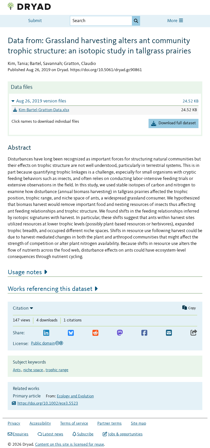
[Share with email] (169, 333)
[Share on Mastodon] (120, 333)
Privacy (14, 424)
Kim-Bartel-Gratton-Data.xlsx (44, 110)
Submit (35, 21)
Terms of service (74, 424)
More (172, 21)
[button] (105, 101)
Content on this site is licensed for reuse (69, 445)
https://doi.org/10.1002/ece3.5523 (47, 404)
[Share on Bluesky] (71, 333)
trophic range (57, 370)
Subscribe (85, 434)
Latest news (53, 434)
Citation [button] (21, 308)
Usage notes (25, 272)
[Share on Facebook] (144, 333)
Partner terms (109, 424)
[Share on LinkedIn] (46, 333)
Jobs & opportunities (125, 434)
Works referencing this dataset (50, 289)
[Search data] (136, 21)
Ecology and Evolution (75, 396)
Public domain (43, 343)
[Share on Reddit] (95, 333)
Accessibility (40, 424)
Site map (138, 424)
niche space (33, 370)
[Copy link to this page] (194, 333)
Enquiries (20, 434)
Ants (17, 370)
